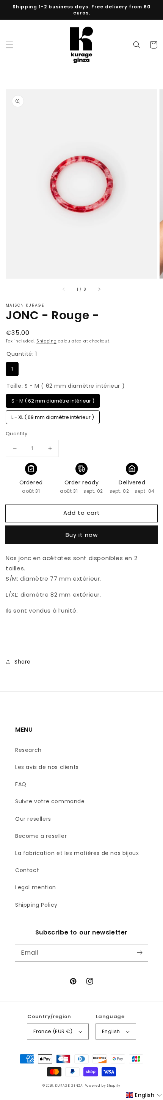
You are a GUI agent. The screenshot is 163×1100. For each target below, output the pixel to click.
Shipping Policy (36, 905)
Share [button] (22, 661)
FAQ (21, 784)
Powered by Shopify (103, 1085)
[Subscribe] (139, 952)
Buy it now (82, 535)
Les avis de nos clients (47, 767)
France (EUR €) (53, 1031)
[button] (9, 45)
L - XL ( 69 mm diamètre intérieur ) (52, 415)
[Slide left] (64, 289)
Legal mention (35, 887)
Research (28, 750)
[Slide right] (99, 289)
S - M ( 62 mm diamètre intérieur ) (53, 399)
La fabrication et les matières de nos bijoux (77, 853)
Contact (27, 870)
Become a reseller (41, 836)
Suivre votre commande (50, 801)
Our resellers (33, 819)
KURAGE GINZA (69, 1085)
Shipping (46, 341)
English (111, 1031)
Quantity (16, 433)
